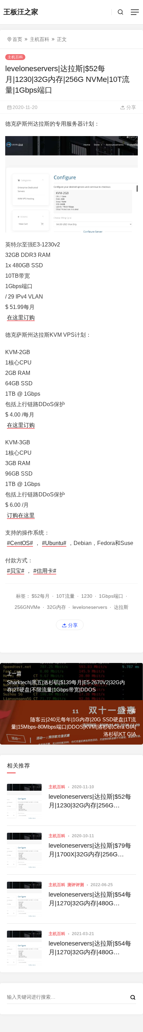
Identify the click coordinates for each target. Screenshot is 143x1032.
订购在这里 (21, 515)
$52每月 (41, 596)
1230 (86, 596)
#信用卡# (44, 571)
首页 (17, 39)
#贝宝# (15, 571)
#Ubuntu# (54, 543)
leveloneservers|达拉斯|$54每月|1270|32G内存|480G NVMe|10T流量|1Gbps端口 (90, 899)
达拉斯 (121, 607)
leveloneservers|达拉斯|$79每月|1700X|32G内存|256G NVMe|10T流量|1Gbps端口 (90, 850)
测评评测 (75, 884)
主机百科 (39, 39)
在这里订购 (21, 317)
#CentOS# (20, 543)
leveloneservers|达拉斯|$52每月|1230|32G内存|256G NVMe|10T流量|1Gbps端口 (90, 801)
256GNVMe (27, 607)
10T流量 (65, 596)
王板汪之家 (20, 12)
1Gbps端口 (111, 596)
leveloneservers (90, 607)
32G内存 (56, 607)
